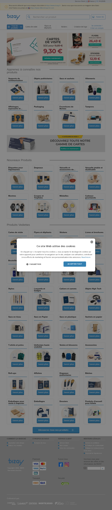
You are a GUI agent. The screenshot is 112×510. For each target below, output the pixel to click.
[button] (34, 264)
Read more (86, 257)
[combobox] (91, 242)
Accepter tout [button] (75, 264)
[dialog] (56, 254)
